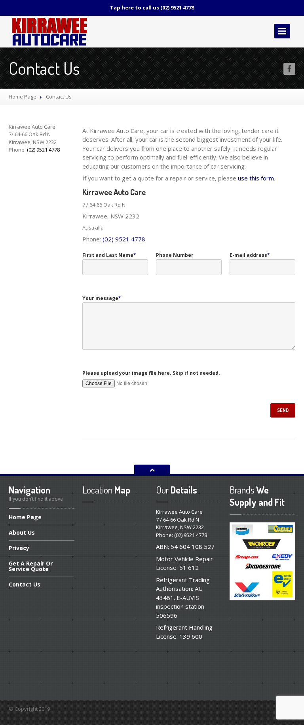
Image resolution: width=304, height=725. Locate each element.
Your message (101, 298)
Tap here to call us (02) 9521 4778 (152, 7)
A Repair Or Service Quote (31, 566)
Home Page (22, 96)
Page (25, 517)
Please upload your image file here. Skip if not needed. (151, 373)
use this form (256, 178)
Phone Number (175, 255)
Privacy (19, 548)
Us (22, 532)
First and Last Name (109, 255)
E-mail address (250, 255)
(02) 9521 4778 (124, 239)
